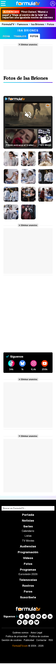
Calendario (28, 531)
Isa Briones (37, 24)
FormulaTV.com (20, 645)
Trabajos (20, 36)
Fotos (50, 24)
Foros (28, 591)
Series (28, 526)
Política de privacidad (16, 636)
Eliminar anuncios (29, 44)
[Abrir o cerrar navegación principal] (3, 3)
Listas (28, 536)
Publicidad (29, 640)
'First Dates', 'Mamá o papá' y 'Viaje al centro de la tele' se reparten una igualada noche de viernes (27, 14)
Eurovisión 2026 (28, 574)
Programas (28, 569)
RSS (51, 640)
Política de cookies (39, 636)
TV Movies (28, 541)
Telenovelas (28, 580)
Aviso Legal (36, 633)
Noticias (28, 520)
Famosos (22, 24)
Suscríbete (28, 597)
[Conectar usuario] (52, 3)
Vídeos (28, 558)
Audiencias (28, 546)
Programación (28, 552)
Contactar (41, 640)
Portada (28, 515)
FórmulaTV (8, 24)
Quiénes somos (20, 633)
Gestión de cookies (12, 640)
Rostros (28, 585)
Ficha (6, 36)
